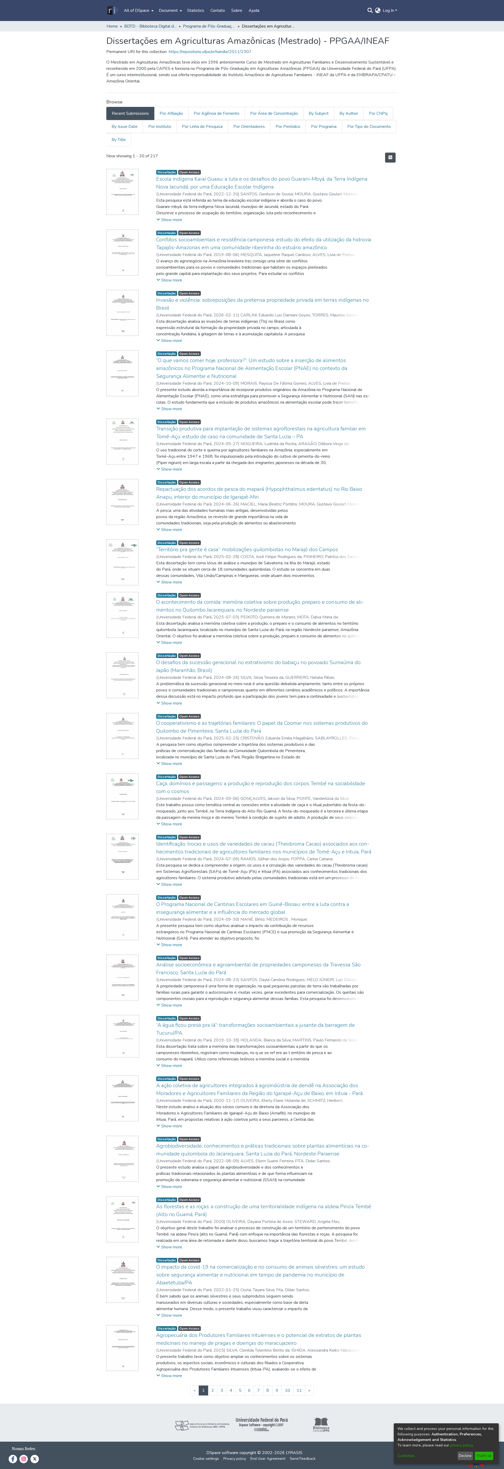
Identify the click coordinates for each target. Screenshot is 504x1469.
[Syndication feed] (390, 158)
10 (287, 1390)
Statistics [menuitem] (195, 10)
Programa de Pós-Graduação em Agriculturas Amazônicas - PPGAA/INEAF (209, 26)
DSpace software (222, 1453)
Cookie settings (206, 1458)
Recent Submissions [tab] (130, 113)
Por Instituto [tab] (159, 126)
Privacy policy (234, 1458)
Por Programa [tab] (324, 126)
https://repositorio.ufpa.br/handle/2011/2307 (210, 52)
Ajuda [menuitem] (254, 10)
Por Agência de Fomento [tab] (216, 113)
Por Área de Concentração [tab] (274, 113)
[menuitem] (138, 10)
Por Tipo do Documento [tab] (369, 126)
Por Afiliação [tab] (171, 113)
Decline (465, 1455)
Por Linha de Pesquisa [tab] (202, 126)
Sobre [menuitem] (236, 10)
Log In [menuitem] (388, 10)
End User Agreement (267, 1458)
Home (112, 26)
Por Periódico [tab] (288, 126)
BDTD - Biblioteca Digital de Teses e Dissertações (150, 26)
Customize (405, 1455)
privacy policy (461, 1445)
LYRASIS (294, 1453)
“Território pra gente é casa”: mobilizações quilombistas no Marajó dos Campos (247, 549)
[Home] (112, 10)
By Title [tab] (119, 140)
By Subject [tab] (319, 113)
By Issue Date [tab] (125, 126)
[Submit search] (370, 10)
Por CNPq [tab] (378, 113)
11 (299, 1390)
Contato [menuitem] (218, 10)
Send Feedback (303, 1458)
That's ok (484, 1455)
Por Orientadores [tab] (249, 126)
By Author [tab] (348, 113)
